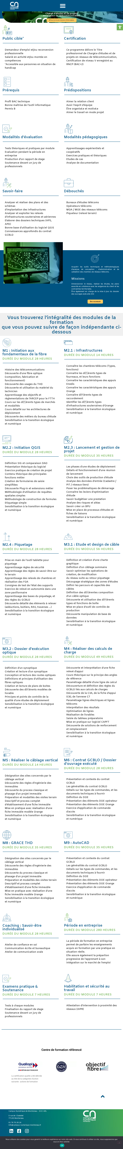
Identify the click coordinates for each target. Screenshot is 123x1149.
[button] (120, 27)
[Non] (119, 1142)
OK (62, 1145)
